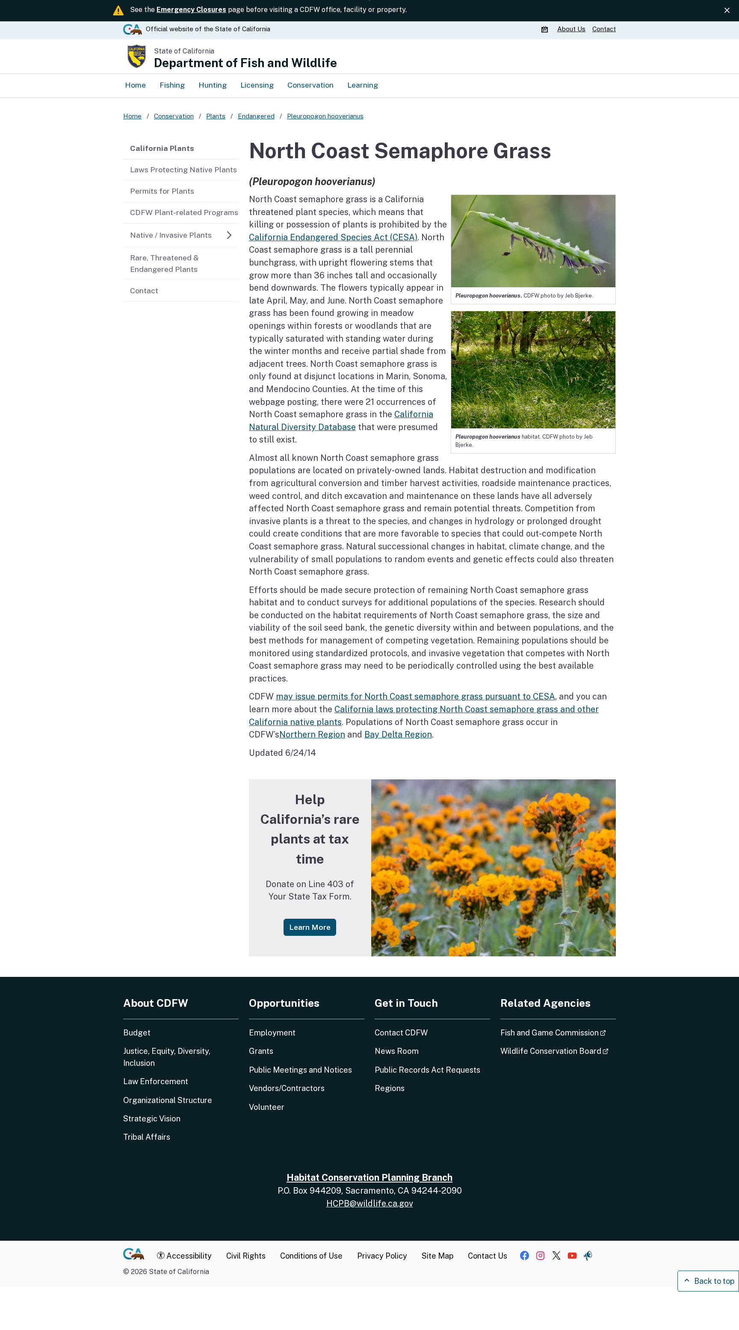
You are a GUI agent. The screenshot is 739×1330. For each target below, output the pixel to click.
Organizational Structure (167, 1100)
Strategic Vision (151, 1118)
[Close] (727, 10)
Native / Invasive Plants (171, 234)
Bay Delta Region (398, 734)
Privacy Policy (382, 1255)
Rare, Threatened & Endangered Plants (164, 263)
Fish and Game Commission (558, 1032)
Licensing (257, 84)
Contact (604, 28)
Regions (390, 1088)
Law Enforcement (155, 1081)
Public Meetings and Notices (300, 1069)
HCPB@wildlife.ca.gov (369, 1203)
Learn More (312, 927)
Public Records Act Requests (427, 1069)
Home (135, 84)
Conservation (310, 84)
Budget (137, 1032)
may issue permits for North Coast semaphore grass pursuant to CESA (415, 696)
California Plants (162, 148)
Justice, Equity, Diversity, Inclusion (166, 1057)
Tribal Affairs (146, 1136)
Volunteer (266, 1107)
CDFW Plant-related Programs (184, 212)
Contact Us (487, 1255)
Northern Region (312, 734)
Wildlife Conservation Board (558, 1051)
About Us (571, 28)
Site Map (437, 1255)
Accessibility (188, 1255)
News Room (397, 1051)
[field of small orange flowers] (493, 867)
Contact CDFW (401, 1032)
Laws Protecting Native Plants (183, 169)
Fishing (172, 84)
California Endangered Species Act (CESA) (333, 237)
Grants (261, 1051)
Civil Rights (246, 1255)
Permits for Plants (162, 190)
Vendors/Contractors (287, 1088)
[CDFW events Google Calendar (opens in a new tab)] (545, 29)
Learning (362, 84)
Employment (272, 1032)
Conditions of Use (311, 1255)
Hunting (212, 84)
